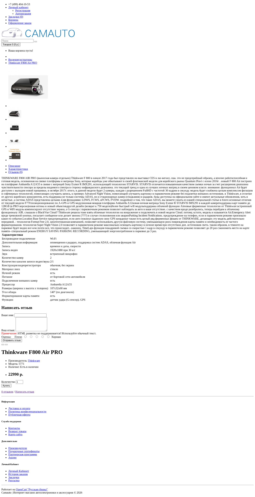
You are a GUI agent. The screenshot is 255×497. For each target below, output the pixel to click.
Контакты (14, 428)
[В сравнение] (6, 344)
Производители (17, 448)
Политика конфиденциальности (27, 411)
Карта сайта (15, 434)
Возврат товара (17, 431)
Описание (14, 165)
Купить (6, 385)
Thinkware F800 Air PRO (22, 62)
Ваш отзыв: (8, 330)
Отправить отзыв (12, 340)
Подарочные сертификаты (24, 451)
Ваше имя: (7, 315)
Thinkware (34, 360)
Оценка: (6, 336)
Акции (12, 457)
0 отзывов (7, 391)
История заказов (18, 474)
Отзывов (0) (15, 172)
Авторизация (23, 13)
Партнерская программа (22, 454)
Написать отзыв (24, 391)
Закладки (13, 477)
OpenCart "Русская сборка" (32, 489)
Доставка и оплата (19, 408)
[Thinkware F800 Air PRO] (28, 105)
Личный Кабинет (18, 471)
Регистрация (22, 10)
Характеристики (18, 169)
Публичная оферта (19, 414)
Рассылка (13, 480)
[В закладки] (2, 344)
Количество (8, 381)
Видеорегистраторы (20, 59)
